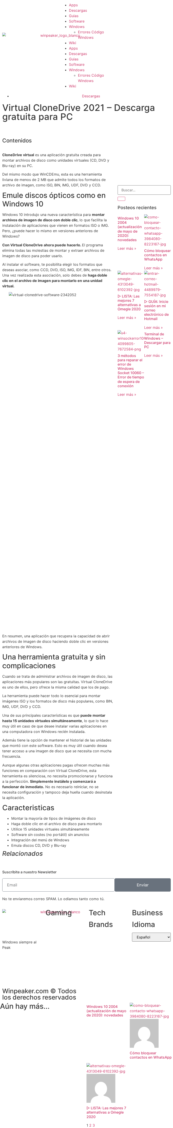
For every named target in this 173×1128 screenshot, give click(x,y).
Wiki (72, 43)
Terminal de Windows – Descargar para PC (157, 340)
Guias (73, 16)
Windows (76, 26)
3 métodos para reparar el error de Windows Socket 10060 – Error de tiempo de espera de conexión (131, 370)
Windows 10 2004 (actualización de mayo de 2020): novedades (130, 229)
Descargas (78, 10)
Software (76, 21)
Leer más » (127, 248)
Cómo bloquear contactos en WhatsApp (157, 254)
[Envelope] (123, 44)
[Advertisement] (144, 158)
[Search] (121, 199)
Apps (73, 5)
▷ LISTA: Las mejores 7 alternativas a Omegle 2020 (129, 302)
